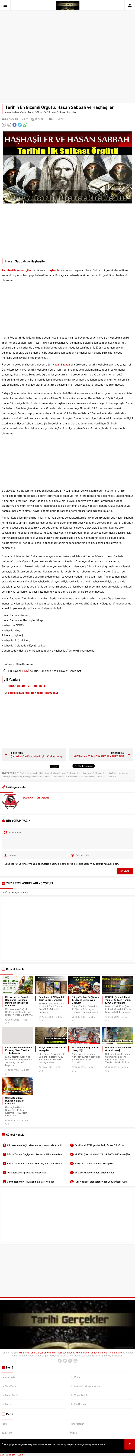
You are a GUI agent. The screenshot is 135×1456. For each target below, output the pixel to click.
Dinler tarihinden (100, 1352)
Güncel (77, 1377)
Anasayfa (9, 112)
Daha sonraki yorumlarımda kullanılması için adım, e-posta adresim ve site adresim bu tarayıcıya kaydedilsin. (62, 863)
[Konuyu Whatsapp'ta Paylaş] (25, 125)
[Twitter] (65, 1361)
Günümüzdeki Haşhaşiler (27, 773)
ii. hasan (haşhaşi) (86, 776)
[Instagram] (70, 1361)
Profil (4, 1423)
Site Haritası (79, 1403)
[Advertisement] (67, 26)
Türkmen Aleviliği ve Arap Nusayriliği (85, 1049)
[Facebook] (59, 1361)
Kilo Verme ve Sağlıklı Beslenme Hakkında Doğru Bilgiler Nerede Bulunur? (16, 1001)
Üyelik (73, 1432)
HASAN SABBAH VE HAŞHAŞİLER (27, 685)
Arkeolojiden (82, 1352)
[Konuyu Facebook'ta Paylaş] (14, 125)
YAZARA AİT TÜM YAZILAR (36, 797)
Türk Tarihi (10, 1386)
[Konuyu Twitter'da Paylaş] (20, 125)
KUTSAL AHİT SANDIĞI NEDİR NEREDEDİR (98, 756)
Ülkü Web (24, 1352)
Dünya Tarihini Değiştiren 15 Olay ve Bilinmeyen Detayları (85, 1000)
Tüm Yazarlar (77, 1423)
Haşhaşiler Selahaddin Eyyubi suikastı (40, 776)
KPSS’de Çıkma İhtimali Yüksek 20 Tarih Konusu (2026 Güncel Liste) (118, 1000)
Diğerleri (9, 1403)
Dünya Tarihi (20, 112)
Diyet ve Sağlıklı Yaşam (12, 1454)
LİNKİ (25, 670)
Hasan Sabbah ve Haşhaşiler (73, 773)
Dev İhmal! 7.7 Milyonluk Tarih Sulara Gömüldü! (51, 998)
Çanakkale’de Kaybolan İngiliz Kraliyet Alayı (37, 756)
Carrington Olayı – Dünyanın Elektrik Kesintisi (14, 1100)
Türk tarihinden (66, 1352)
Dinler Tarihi (11, 1395)
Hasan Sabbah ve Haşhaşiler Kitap (102, 773)
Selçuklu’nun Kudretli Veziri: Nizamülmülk (33, 692)
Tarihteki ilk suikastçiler (105, 776)
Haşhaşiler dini (15, 776)
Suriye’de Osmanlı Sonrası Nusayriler (52, 1049)
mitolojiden (116, 1352)
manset (24, 119)
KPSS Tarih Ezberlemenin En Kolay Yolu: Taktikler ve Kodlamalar (19, 1050)
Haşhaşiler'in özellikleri (68, 776)
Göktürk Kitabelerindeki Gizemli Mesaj (118, 1049)
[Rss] (75, 1361)
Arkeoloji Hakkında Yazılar (87, 1386)
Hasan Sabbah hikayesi (49, 773)
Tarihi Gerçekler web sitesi (43, 1352)
